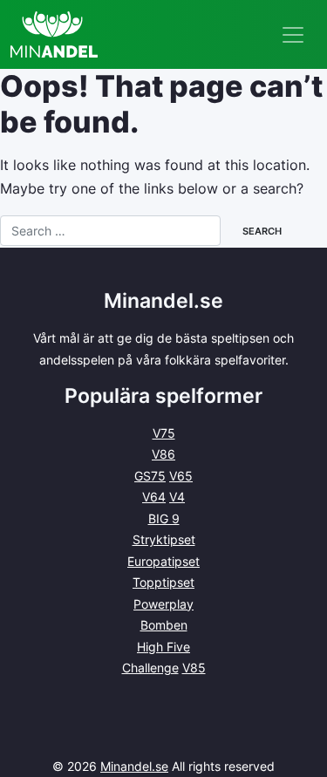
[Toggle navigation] (293, 34)
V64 (154, 496)
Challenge (150, 667)
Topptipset (163, 582)
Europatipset (163, 561)
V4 (177, 496)
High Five (163, 646)
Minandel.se (134, 766)
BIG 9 (164, 518)
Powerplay (163, 603)
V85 (194, 667)
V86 (163, 453)
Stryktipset (164, 539)
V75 (164, 433)
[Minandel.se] (54, 34)
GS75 (150, 475)
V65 (181, 475)
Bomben (163, 624)
